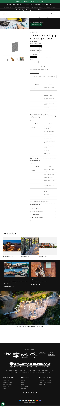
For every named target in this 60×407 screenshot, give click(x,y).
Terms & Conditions (25, 386)
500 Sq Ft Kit (41, 56)
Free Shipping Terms (8, 286)
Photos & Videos (6, 386)
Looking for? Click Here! (43, 76)
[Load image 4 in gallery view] (22, 59)
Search (22, 382)
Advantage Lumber (28, 402)
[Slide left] (4, 59)
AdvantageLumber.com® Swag (45, 380)
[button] (6, 17)
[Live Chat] (3, 404)
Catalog (4, 388)
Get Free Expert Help (36, 24)
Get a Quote (34, 72)
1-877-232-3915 (47, 13)
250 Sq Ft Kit (33, 56)
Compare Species (6, 380)
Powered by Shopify (34, 402)
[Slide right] (26, 59)
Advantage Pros (42, 384)
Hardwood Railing (7, 256)
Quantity (31, 59)
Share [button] (33, 220)
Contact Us (23, 380)
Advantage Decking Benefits (8, 384)
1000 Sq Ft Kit (49, 56)
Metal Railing (24, 256)
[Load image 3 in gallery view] (17, 59)
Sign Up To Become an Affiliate (45, 382)
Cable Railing (42, 256)
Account (22, 384)
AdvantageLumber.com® (11, 370)
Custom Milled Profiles (7, 382)
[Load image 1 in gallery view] (8, 59)
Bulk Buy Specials (34, 284)
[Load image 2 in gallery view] (13, 59)
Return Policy (23, 388)
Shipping (31, 43)
